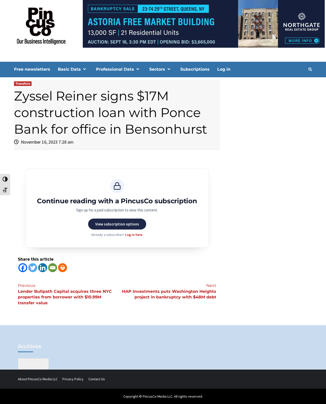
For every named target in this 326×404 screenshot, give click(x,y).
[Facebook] (22, 267)
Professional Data (115, 69)
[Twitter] (32, 267)
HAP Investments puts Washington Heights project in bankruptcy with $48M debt (169, 291)
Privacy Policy (73, 379)
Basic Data (69, 69)
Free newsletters (32, 69)
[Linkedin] (42, 267)
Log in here (133, 234)
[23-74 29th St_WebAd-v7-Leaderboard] (163, 23)
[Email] (52, 267)
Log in (223, 69)
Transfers (23, 83)
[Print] (62, 267)
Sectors (157, 69)
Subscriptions (195, 69)
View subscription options (117, 224)
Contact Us (96, 379)
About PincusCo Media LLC (38, 379)
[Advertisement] (268, 123)
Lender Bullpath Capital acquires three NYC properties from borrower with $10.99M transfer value (65, 294)
